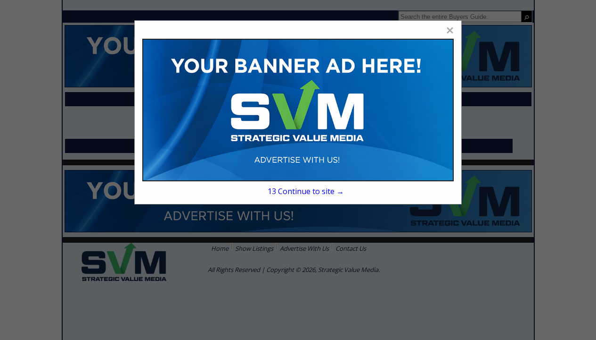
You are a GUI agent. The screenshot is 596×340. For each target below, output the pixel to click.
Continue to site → (306, 191)
